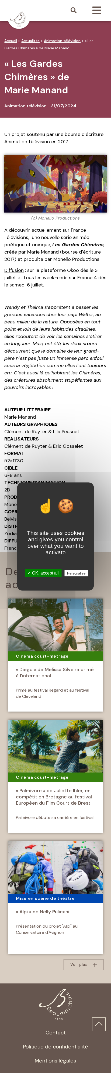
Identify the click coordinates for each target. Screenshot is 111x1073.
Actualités (30, 40)
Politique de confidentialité (55, 1046)
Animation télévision (62, 40)
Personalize (76, 573)
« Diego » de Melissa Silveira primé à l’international (55, 672)
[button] (73, 10)
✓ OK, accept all (43, 573)
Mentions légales (55, 1060)
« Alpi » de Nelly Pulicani (42, 911)
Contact (56, 1032)
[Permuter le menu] (96, 10)
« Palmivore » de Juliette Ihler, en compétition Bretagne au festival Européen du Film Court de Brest (54, 796)
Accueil (10, 40)
